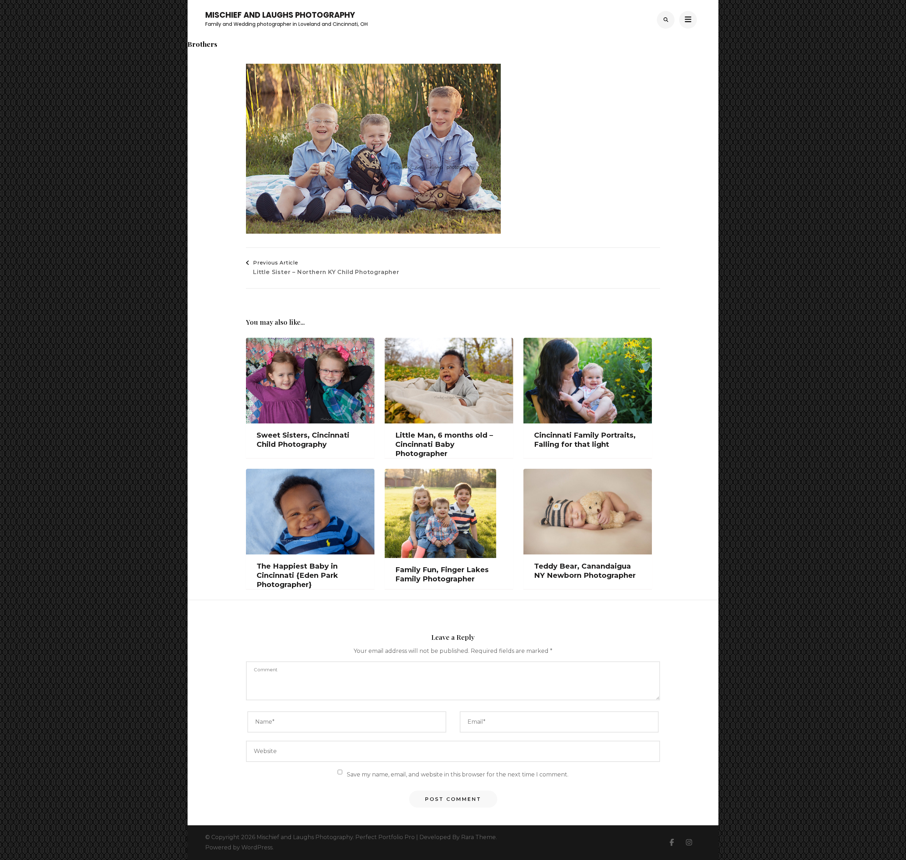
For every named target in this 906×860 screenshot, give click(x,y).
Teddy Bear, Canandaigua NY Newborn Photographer (585, 571)
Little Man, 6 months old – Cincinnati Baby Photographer (444, 444)
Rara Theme (478, 837)
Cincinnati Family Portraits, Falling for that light (585, 440)
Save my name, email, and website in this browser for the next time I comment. (457, 774)
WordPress (257, 847)
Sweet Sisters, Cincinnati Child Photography (303, 440)
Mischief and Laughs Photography (280, 15)
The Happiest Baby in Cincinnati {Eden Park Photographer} (297, 575)
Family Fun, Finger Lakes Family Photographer (442, 574)
